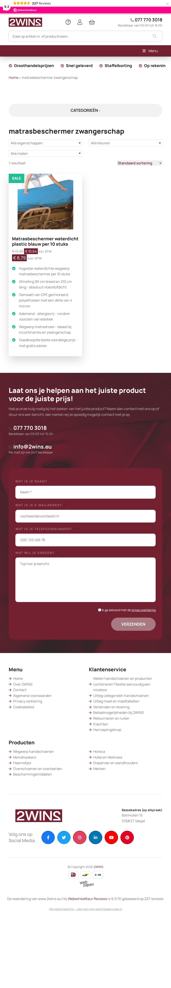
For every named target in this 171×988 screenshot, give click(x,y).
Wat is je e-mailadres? (40, 505)
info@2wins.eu (31, 449)
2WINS (98, 867)
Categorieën (85, 110)
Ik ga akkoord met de (129, 610)
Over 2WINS (23, 684)
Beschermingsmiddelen (32, 774)
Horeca (99, 751)
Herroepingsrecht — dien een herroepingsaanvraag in (85, 909)
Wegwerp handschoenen (33, 751)
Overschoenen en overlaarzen (37, 768)
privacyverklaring (144, 610)
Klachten (100, 724)
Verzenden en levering (111, 706)
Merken (99, 768)
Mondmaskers (24, 757)
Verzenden (133, 624)
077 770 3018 (140, 22)
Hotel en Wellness (107, 757)
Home (13, 77)
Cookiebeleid (23, 706)
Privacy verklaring (27, 701)
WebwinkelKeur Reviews (87, 898)
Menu (153, 50)
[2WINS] (25, 21)
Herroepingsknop (107, 729)
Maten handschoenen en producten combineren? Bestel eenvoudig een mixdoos (122, 684)
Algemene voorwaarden (32, 695)
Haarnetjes (22, 762)
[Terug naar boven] (162, 979)
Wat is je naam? (33, 481)
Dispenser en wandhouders (115, 762)
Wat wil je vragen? (36, 553)
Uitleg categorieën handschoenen (121, 695)
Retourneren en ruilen (111, 718)
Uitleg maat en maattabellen (116, 701)
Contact (19, 689)
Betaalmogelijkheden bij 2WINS (118, 712)
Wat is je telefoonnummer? (45, 529)
